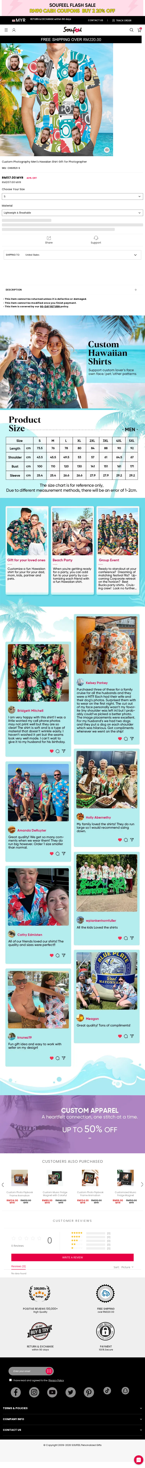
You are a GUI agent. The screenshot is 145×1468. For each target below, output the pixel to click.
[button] (6, 30)
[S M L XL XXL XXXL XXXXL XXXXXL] (72, 196)
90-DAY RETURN (50, 306)
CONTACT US (95, 20)
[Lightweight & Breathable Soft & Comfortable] (72, 213)
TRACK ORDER (123, 20)
